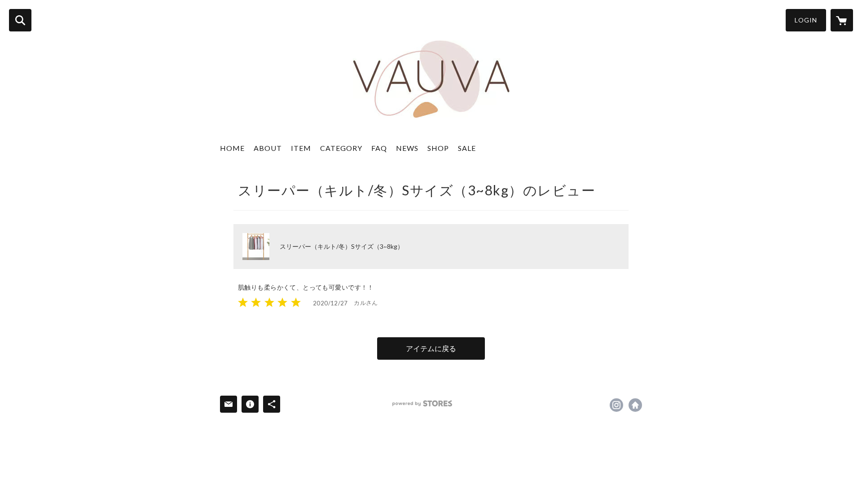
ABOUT (268, 148)
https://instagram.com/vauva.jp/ (616, 405)
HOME (232, 148)
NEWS (407, 148)
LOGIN (806, 20)
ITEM (301, 148)
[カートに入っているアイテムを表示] (842, 20)
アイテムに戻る (431, 348)
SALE (467, 148)
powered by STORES (422, 403)
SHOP (438, 148)
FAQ (379, 148)
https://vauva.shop (635, 405)
